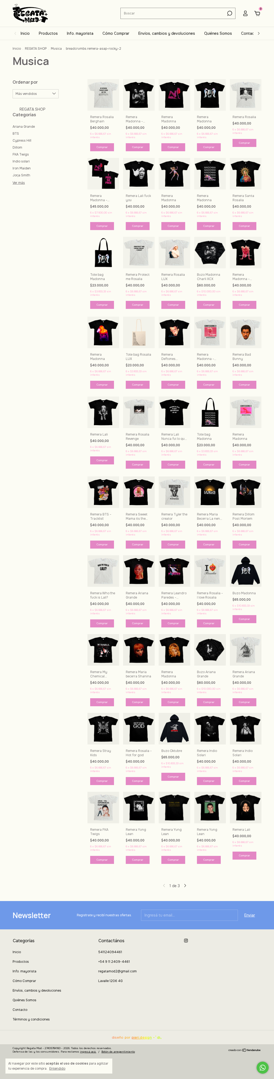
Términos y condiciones (31, 1019)
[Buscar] (229, 13)
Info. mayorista (80, 33)
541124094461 (110, 952)
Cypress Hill (22, 140)
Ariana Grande (24, 127)
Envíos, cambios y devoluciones (166, 33)
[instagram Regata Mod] (186, 940)
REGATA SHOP (36, 48)
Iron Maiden (22, 168)
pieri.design (142, 1037)
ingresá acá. (88, 1051)
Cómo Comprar (115, 33)
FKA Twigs (21, 154)
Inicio (25, 33)
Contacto (249, 33)
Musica (56, 48)
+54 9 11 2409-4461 (114, 962)
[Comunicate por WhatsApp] (263, 1068)
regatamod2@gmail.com (117, 971)
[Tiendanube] (244, 1050)
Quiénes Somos (218, 33)
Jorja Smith (21, 175)
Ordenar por (25, 82)
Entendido (57, 1068)
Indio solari (21, 161)
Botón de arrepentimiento (118, 1051)
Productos (48, 33)
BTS (16, 133)
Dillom (17, 147)
